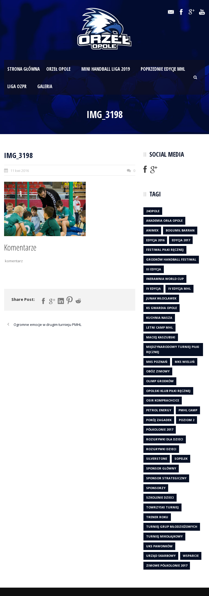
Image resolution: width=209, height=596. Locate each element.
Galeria (44, 86)
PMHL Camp (188, 410)
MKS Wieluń (185, 362)
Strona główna (23, 69)
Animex (152, 230)
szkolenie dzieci (160, 497)
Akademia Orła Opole (164, 220)
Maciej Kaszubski (160, 337)
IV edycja (153, 288)
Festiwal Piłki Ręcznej (165, 250)
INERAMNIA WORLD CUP (165, 279)
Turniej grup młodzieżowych (171, 526)
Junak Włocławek (161, 298)
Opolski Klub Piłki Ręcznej (168, 391)
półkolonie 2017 (159, 429)
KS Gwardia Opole (161, 308)
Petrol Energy (158, 410)
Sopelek (181, 458)
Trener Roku (157, 517)
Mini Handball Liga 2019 (105, 69)
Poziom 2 (186, 420)
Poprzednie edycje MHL (163, 69)
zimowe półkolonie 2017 (166, 565)
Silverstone (156, 458)
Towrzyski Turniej (162, 507)
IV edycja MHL (179, 288)
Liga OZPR (16, 86)
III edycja (153, 269)
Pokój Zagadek (158, 420)
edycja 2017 (181, 240)
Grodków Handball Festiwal (171, 259)
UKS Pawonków (159, 546)
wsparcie (191, 556)
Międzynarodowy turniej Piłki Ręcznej (172, 349)
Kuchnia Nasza (159, 318)
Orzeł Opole (58, 69)
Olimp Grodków (160, 381)
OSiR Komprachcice (162, 400)
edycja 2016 (155, 240)
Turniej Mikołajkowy (164, 536)
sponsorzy (155, 488)
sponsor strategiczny (166, 478)
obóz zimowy (158, 371)
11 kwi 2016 (19, 170)
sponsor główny (161, 468)
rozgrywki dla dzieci (164, 439)
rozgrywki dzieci (161, 449)
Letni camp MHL (159, 327)
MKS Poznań (156, 362)
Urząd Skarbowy (161, 556)
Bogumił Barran (180, 230)
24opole (152, 211)
